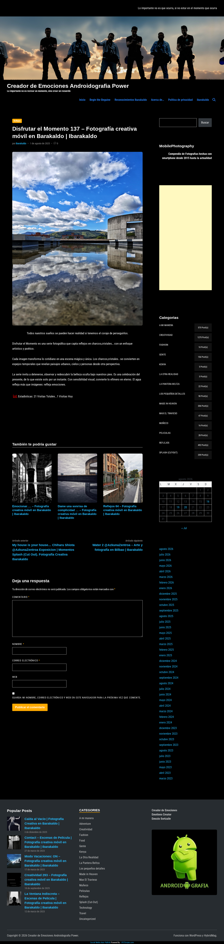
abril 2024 (165, 705)
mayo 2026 (165, 565)
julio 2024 (164, 689)
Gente (82, 846)
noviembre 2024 (168, 666)
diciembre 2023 (168, 728)
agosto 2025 (166, 616)
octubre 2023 (166, 739)
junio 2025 (165, 627)
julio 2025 (164, 621)
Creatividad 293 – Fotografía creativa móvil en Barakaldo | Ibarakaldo (46, 879)
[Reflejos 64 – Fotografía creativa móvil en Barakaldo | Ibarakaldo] (123, 478)
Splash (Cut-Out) (88, 902)
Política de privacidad (180, 99)
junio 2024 (165, 694)
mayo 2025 (165, 633)
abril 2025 (165, 638)
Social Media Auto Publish (100, 942)
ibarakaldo (203, 99)
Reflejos (17, 121)
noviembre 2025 (168, 599)
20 (185, 507)
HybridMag (210, 935)
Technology (85, 907)
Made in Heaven (88, 874)
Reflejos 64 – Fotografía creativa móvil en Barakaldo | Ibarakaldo (122, 510)
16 (207, 501)
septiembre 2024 (168, 677)
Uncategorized (87, 919)
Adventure (85, 823)
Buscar (205, 122)
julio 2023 (164, 756)
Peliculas (84, 891)
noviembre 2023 (168, 733)
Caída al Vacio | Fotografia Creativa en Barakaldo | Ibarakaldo (44, 823)
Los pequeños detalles (92, 868)
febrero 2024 (166, 717)
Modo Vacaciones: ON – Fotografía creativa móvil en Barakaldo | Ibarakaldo (45, 861)
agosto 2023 (166, 750)
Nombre (18, 644)
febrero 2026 (166, 582)
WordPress (195, 935)
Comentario (20, 597)
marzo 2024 (166, 711)
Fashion (83, 835)
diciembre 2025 (168, 593)
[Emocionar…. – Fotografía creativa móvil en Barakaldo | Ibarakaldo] (32, 477)
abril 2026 (165, 571)
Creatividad (85, 829)
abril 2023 (165, 773)
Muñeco (83, 885)
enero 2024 (165, 722)
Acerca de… (157, 99)
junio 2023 (165, 761)
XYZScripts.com (127, 942)
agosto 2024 (166, 683)
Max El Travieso (88, 879)
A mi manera (86, 818)
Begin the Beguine (100, 99)
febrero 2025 (166, 649)
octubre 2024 (166, 672)
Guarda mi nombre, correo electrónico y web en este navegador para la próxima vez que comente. (76, 697)
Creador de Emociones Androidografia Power (68, 86)
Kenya (82, 851)
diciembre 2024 (168, 661)
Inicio (82, 99)
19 (178, 507)
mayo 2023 (165, 767)
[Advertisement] (185, 237)
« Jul (184, 528)
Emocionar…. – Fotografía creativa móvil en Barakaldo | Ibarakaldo (31, 510)
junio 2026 (165, 560)
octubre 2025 (166, 605)
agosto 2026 (166, 549)
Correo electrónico (26, 660)
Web (14, 677)
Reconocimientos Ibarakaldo (131, 99)
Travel (82, 913)
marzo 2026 (166, 577)
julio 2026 (164, 554)
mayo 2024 (165, 700)
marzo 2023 (166, 778)
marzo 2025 (166, 644)
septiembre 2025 (168, 610)
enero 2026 (165, 588)
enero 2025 (165, 655)
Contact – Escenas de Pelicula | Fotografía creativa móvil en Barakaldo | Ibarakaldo (48, 842)
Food (82, 840)
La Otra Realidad (88, 857)
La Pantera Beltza (89, 863)
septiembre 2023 (168, 745)
